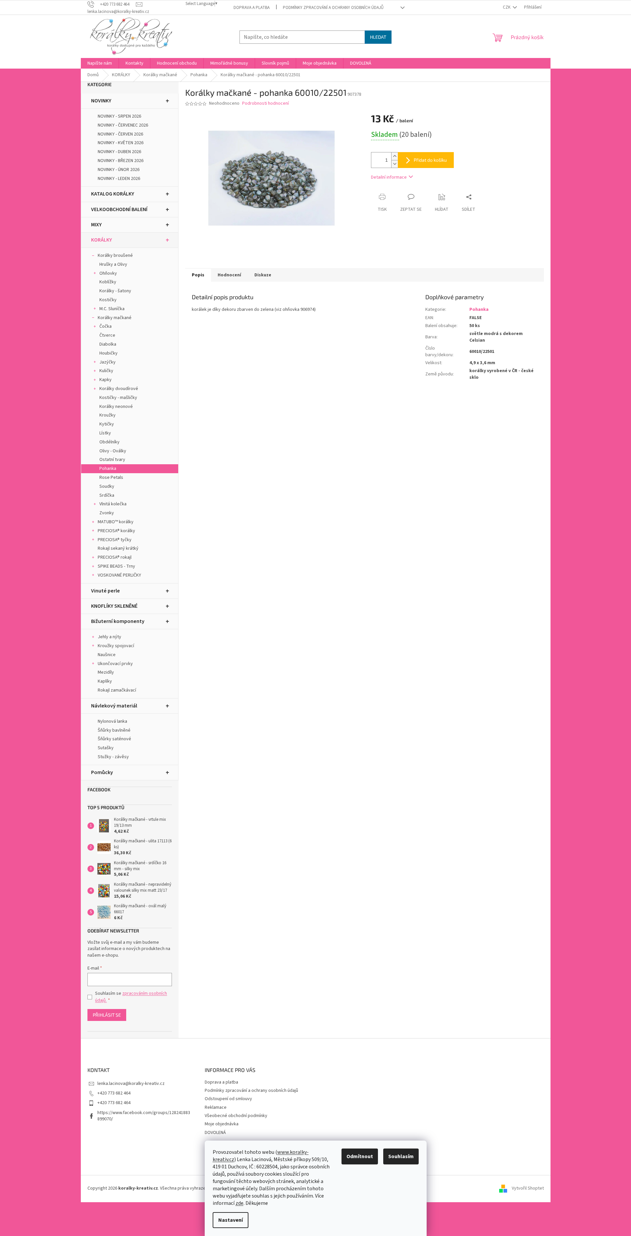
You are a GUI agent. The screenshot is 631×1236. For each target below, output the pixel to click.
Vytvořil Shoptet (528, 1188)
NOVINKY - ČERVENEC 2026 (123, 125)
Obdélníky (109, 442)
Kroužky (107, 415)
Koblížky (107, 282)
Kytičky (106, 424)
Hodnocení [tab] (229, 275)
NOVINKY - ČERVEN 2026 (120, 134)
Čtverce (107, 335)
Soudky (106, 486)
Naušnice (107, 654)
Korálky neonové (116, 406)
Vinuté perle (105, 590)
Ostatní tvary (112, 459)
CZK (507, 7)
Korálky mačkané (114, 317)
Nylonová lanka (112, 721)
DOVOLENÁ (215, 1132)
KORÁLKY (101, 240)
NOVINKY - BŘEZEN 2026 (120, 160)
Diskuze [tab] (262, 275)
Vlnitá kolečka (113, 504)
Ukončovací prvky (115, 663)
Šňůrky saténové (114, 739)
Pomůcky (102, 772)
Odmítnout (359, 1156)
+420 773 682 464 (114, 1093)
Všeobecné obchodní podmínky (236, 1115)
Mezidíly (106, 672)
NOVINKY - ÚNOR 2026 (118, 169)
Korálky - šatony (115, 291)
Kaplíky (105, 681)
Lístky (105, 433)
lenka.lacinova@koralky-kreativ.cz (131, 1083)
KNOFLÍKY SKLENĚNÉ (114, 606)
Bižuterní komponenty (117, 621)
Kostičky (108, 300)
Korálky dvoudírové (118, 388)
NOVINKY (101, 100)
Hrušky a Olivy (113, 264)
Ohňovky (108, 273)
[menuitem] (100, 63)
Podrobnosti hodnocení (265, 103)
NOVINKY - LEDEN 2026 (119, 178)
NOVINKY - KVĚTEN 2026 (120, 143)
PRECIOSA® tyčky (114, 539)
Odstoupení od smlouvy (228, 1099)
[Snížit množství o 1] (394, 164)
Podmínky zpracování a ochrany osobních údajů (333, 8)
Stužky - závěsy (113, 757)
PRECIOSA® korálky (116, 531)
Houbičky (108, 353)
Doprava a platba (252, 8)
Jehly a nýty (109, 637)
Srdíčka (106, 495)
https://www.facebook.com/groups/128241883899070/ (143, 1115)
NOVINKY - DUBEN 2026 (119, 151)
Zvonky (106, 513)
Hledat (378, 37)
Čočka (105, 326)
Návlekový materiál (114, 705)
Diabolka (107, 344)
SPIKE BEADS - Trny (116, 566)
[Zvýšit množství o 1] (394, 156)
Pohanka (107, 468)
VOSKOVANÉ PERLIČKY (119, 575)
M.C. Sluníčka (112, 309)
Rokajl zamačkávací (117, 690)
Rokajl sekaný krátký (118, 548)
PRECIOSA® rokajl (114, 557)
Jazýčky (107, 362)
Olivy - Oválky (112, 451)
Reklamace (216, 1107)
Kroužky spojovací (116, 646)
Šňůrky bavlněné (114, 730)
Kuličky (106, 370)
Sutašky (106, 748)
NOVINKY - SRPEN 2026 (119, 116)
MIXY (96, 224)
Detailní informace (389, 177)
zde (239, 1203)
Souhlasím (401, 1156)
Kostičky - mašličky (118, 397)
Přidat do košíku (430, 160)
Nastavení (230, 1220)
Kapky (105, 379)
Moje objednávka (221, 1124)
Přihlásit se (107, 1015)
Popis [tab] (198, 275)
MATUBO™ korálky (115, 522)
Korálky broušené (115, 255)
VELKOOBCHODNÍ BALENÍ (119, 209)
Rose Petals (111, 477)
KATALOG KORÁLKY (112, 193)
